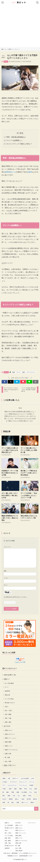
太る (30, 789)
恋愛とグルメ (8, 730)
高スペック (25, 802)
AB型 (3, 778)
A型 (9, 778)
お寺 (32, 778)
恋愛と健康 (8, 742)
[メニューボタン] (2, 2)
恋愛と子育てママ (10, 765)
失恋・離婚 (8, 714)
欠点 (14, 795)
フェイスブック (12, 785)
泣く (19, 795)
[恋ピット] (20, 2)
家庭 (18, 792)
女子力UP (7, 726)
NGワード (15, 778)
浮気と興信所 (18, 850)
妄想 (35, 789)
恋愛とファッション (10, 738)
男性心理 (7, 695)
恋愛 (13, 372)
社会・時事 (8, 761)
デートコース (31, 372)
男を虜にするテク (10, 702)
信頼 (15, 789)
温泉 (24, 795)
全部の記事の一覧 (10, 675)
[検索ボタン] (37, 2)
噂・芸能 (7, 757)
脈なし (17, 799)
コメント (7, 547)
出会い (7, 706)
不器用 (31, 785)
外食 (25, 789)
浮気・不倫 (8, 718)
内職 (20, 789)
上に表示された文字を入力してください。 (16, 597)
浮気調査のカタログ (12, 855)
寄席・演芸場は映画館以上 (16, 137)
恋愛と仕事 (8, 753)
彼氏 (23, 372)
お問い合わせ (6, 853)
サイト (6, 585)
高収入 (32, 802)
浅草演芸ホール (10, 172)
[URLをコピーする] (35, 382)
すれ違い (5, 782)
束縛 (9, 795)
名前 (5, 571)
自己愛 (29, 799)
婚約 (7, 792)
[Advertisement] (20, 26)
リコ (20, 408)
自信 (23, 799)
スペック (31, 782)
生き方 (4, 799)
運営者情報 (14, 853)
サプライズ (13, 782)
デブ (3, 785)
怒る (35, 792)
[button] (4, 382)
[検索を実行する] (36, 809)
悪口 (3, 795)
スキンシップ (23, 782)
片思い (30, 795)
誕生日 (35, 799)
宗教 (12, 792)
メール (6, 578)
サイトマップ (31, 822)
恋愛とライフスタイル (11, 750)
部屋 (18, 802)
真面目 (11, 799)
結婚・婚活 (8, 722)
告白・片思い (8, 710)
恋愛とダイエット (10, 734)
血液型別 (7, 691)
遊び (12, 802)
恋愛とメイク (8, 746)
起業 (3, 802)
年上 (30, 792)
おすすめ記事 (25, 778)
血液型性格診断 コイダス (26, 855)
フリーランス (23, 785)
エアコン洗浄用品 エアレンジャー (28, 853)
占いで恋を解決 (9, 683)
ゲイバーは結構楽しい (14, 140)
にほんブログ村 (20, 662)
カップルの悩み (9, 699)
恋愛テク (7, 679)
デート (6, 61)
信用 (10, 789)
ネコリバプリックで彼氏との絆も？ (19, 144)
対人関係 (24, 792)
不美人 (4, 789)
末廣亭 (29, 172)
